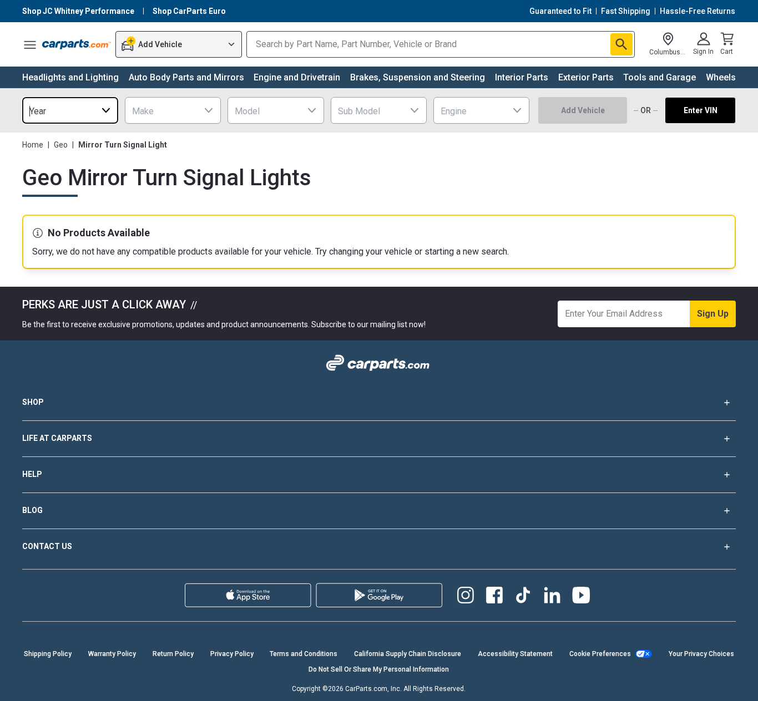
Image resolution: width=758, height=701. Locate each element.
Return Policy (173, 654)
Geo (61, 144)
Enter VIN (700, 110)
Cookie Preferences (600, 654)
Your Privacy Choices (701, 654)
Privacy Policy (232, 654)
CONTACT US (47, 546)
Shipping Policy (48, 654)
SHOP (33, 402)
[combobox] (70, 110)
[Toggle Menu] (30, 44)
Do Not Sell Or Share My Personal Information (379, 669)
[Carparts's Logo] (76, 44)
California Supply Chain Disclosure (407, 654)
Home (32, 144)
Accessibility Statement (515, 654)
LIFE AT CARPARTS (57, 438)
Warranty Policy (112, 654)
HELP (32, 474)
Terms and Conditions (303, 654)
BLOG (32, 510)
